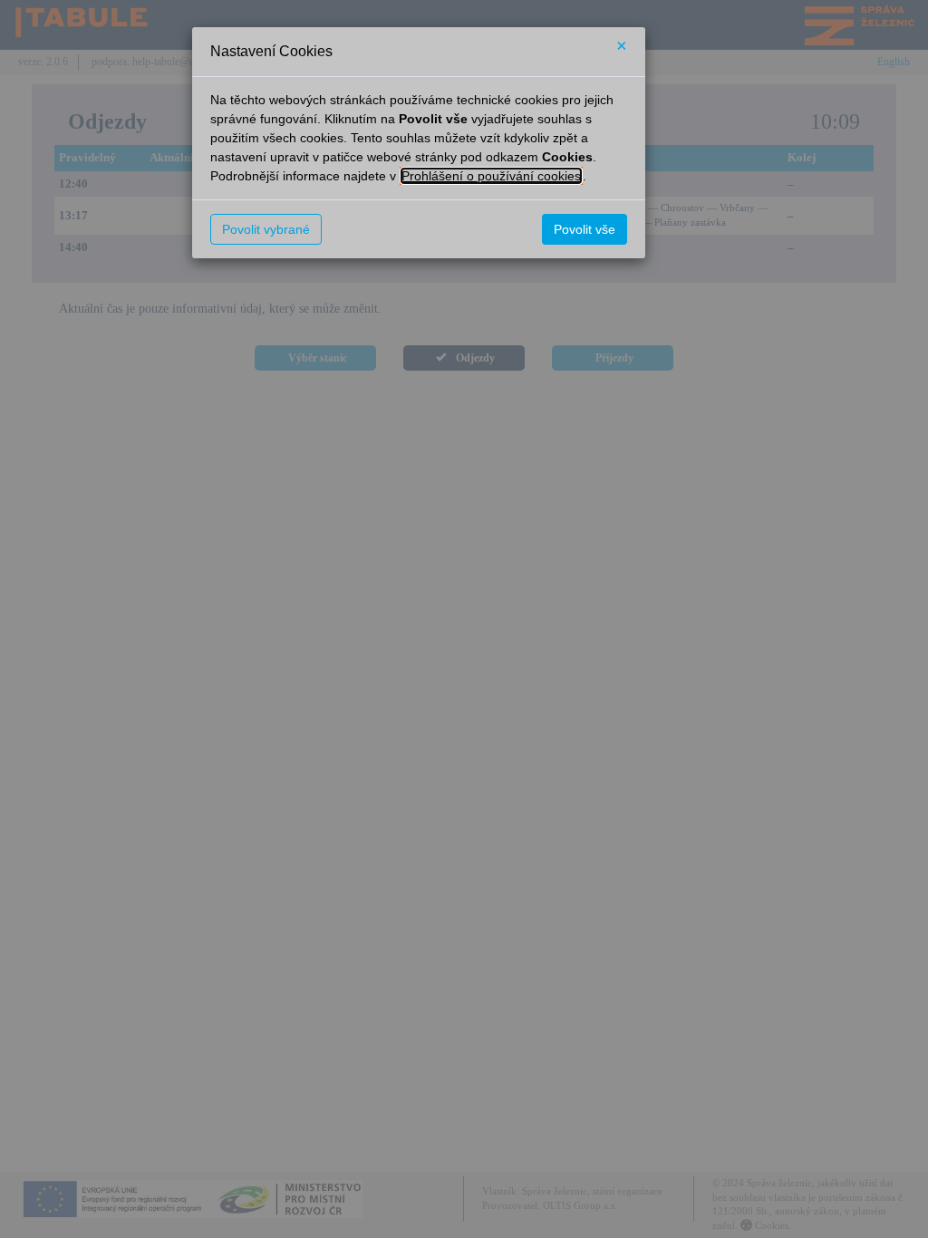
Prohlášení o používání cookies (491, 176)
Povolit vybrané (266, 229)
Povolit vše (584, 229)
